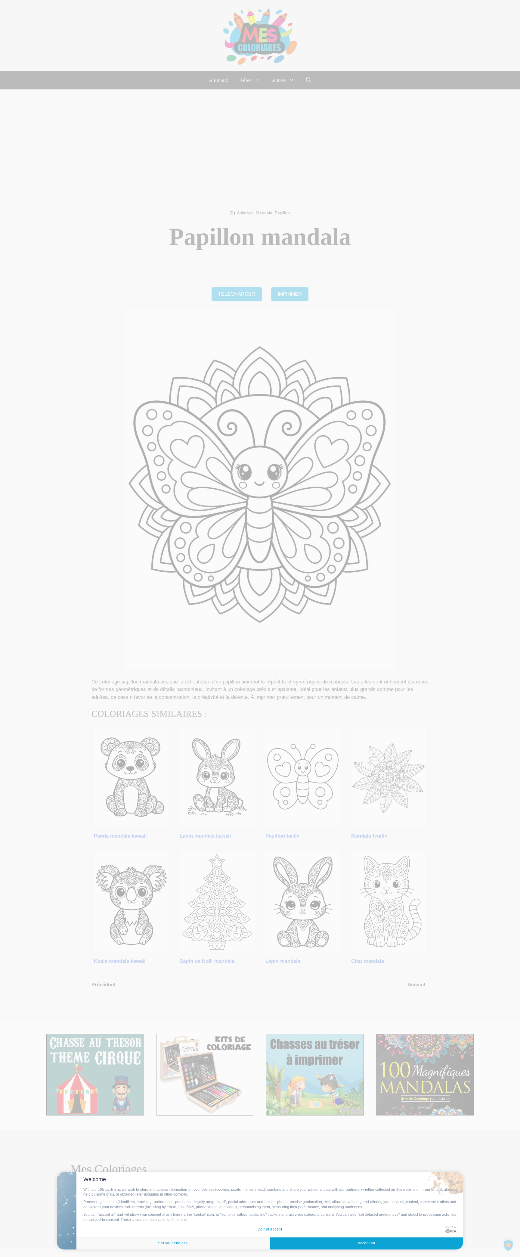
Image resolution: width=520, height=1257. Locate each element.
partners (112, 1189)
